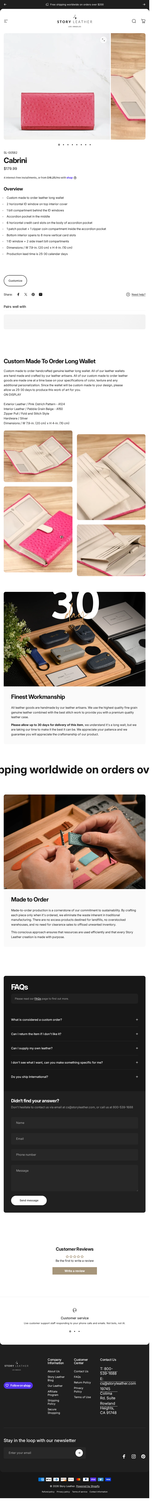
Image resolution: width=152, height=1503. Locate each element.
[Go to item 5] (77, 145)
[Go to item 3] (68, 145)
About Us (54, 1371)
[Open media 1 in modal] (103, 40)
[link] (109, 1393)
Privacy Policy (78, 1389)
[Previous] (5, 4)
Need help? (139, 294)
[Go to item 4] (72, 145)
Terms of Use (82, 1397)
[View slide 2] (74, 1331)
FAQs (37, 998)
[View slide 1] (70, 1331)
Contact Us (81, 1371)
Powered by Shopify (88, 1486)
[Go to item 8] (90, 145)
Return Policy (82, 1382)
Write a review (75, 1271)
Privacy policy (63, 1492)
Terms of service (79, 1492)
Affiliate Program (53, 1393)
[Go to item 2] (63, 145)
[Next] (144, 4)
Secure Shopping (54, 1411)
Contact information (99, 1492)
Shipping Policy (53, 1402)
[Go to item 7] (86, 145)
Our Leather (55, 1385)
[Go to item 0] (59, 145)
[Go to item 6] (81, 145)
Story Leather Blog (56, 1378)
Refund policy (48, 1492)
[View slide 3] (79, 1331)
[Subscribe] (79, 1453)
